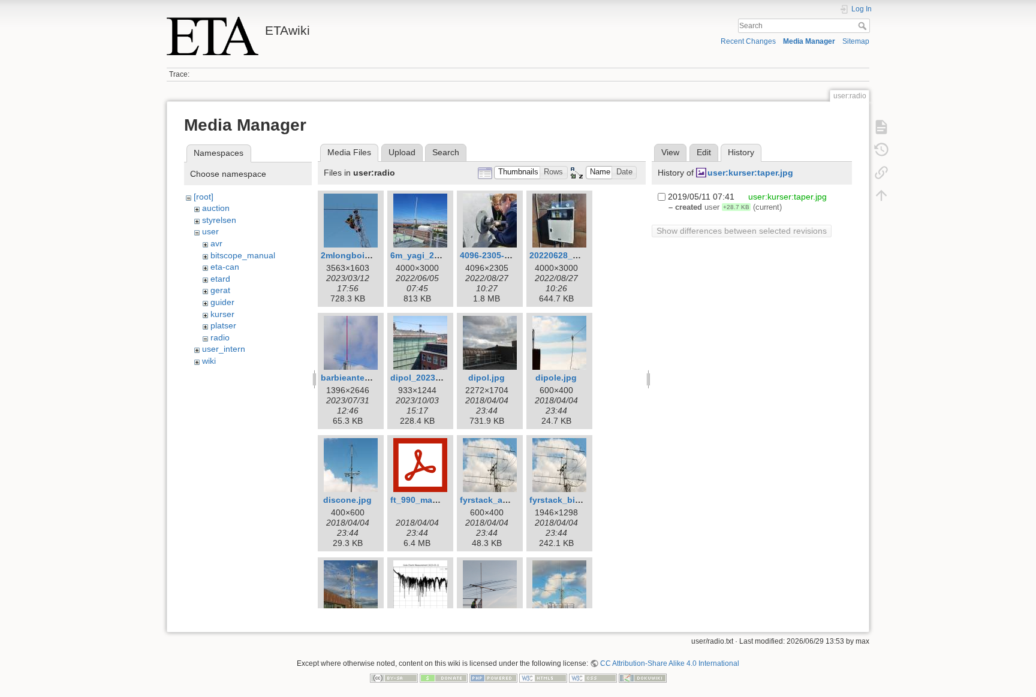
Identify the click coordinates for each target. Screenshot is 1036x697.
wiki (209, 361)
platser (223, 325)
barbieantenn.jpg (356, 377)
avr (216, 243)
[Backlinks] (881, 172)
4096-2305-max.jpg (498, 255)
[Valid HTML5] (543, 677)
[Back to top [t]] (881, 195)
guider (222, 302)
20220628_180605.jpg (573, 255)
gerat (220, 290)
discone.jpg (347, 500)
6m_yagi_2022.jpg (427, 255)
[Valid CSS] (593, 677)
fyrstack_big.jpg (562, 500)
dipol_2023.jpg (420, 377)
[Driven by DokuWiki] (643, 677)
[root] (203, 196)
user (210, 231)
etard (220, 278)
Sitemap (855, 41)
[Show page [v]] (881, 127)
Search (863, 26)
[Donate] (444, 677)
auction (216, 208)
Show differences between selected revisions (741, 231)
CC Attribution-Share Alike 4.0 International (669, 663)
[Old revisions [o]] (881, 149)
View (670, 152)
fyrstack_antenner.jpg (504, 500)
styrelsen (219, 220)
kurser (222, 314)
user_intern (223, 349)
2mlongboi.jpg (350, 255)
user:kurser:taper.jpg (750, 172)
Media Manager (809, 41)
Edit (704, 152)
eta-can (224, 266)
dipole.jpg (556, 377)
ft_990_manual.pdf (428, 500)
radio (220, 337)
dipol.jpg (486, 377)
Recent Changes (748, 41)
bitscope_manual (242, 255)
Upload (402, 152)
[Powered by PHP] (493, 677)
